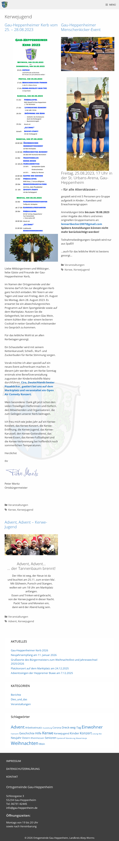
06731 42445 (19, 804)
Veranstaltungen (18, 505)
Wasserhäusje (81, 738)
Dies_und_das (19, 699)
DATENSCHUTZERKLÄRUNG (23, 769)
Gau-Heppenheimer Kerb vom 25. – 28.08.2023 (31, 27)
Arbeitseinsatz (33, 727)
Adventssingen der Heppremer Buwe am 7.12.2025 (42, 673)
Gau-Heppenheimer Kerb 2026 (29, 650)
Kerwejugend (25, 509)
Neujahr (16, 738)
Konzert (86, 733)
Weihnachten (24, 743)
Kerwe (12, 509)
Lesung (95, 734)
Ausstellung (47, 728)
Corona (57, 727)
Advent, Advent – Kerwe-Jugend (26, 524)
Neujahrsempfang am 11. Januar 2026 (34, 655)
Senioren (50, 738)
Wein (42, 744)
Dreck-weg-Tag (71, 727)
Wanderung (70, 738)
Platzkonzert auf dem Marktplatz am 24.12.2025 (40, 668)
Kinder (74, 733)
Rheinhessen (37, 738)
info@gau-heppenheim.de (21, 808)
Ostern (26, 738)
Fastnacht (15, 734)
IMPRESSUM (13, 761)
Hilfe (38, 733)
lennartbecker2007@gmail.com (81, 224)
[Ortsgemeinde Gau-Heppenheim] (4, 4)
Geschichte (27, 733)
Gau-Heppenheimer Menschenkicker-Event (81, 27)
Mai (100, 734)
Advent (12, 621)
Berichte (16, 694)
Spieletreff (61, 738)
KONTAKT (12, 776)
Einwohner (92, 727)
